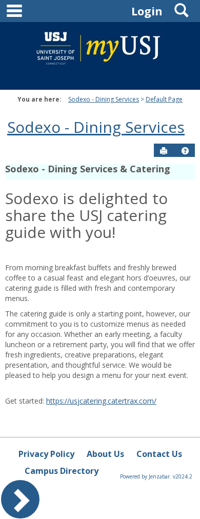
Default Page (164, 99)
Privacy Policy (46, 454)
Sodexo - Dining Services (103, 99)
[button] (185, 150)
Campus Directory (61, 470)
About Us (105, 454)
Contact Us (159, 454)
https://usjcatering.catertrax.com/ (101, 401)
